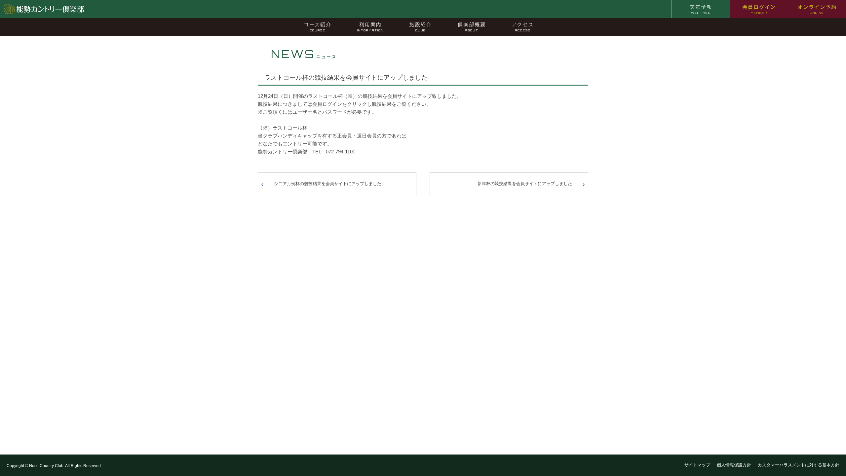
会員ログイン (759, 9)
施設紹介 (420, 26)
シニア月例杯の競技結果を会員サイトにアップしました (327, 183)
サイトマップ (697, 464)
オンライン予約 (817, 9)
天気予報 (701, 9)
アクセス (523, 26)
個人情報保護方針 (734, 464)
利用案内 (370, 26)
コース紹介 (317, 26)
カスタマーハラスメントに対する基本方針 (798, 464)
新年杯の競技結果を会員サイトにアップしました (525, 183)
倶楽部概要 (472, 26)
